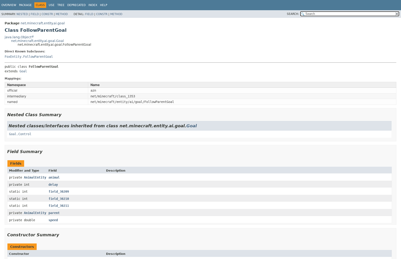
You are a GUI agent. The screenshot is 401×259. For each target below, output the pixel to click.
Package (25, 5)
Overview (8, 5)
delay (53, 184)
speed (53, 220)
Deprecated (76, 5)
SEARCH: (293, 14)
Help (103, 5)
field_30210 (59, 199)
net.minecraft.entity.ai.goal (43, 23)
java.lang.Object (18, 37)
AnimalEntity (35, 177)
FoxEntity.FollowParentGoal (29, 56)
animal (54, 177)
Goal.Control (20, 134)
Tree (61, 5)
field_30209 (59, 191)
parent (54, 213)
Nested (22, 14)
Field (35, 14)
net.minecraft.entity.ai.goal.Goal (37, 41)
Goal (23, 71)
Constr (47, 14)
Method (62, 14)
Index (92, 5)
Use (52, 5)
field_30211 (59, 206)
